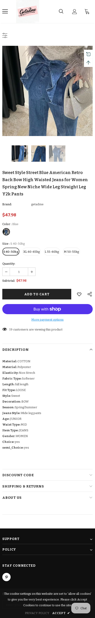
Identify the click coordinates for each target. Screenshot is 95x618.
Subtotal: (8, 280)
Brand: (7, 204)
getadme (37, 204)
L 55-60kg (52, 251)
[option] (47, 91)
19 (10, 329)
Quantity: (8, 263)
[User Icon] (74, 11)
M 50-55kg (71, 251)
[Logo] (27, 11)
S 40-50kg (10, 251)
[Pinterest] (6, 577)
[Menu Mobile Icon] (5, 11)
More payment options (47, 319)
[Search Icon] (61, 11)
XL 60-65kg (31, 251)
